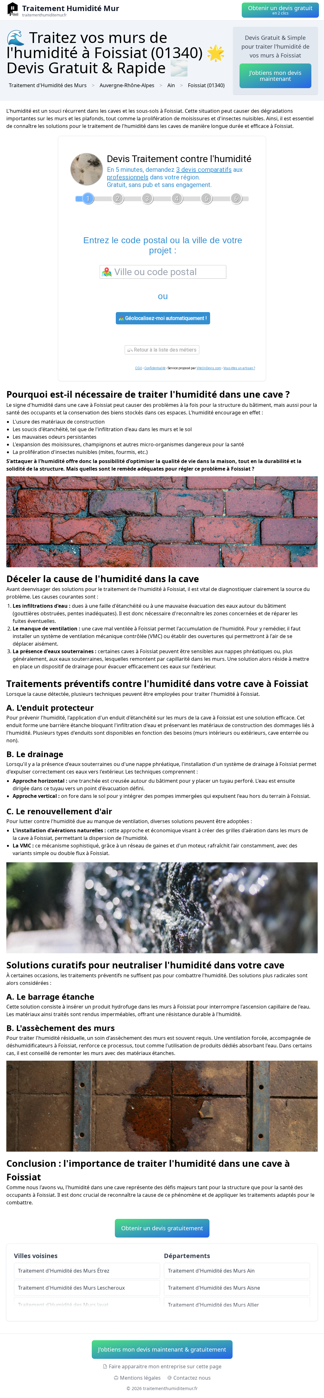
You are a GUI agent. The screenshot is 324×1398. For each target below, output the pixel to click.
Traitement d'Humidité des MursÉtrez (63, 1270)
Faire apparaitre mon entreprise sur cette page (165, 1366)
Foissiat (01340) (206, 85)
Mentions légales (140, 1377)
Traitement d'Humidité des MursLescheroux (71, 1287)
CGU (138, 368)
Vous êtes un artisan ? (239, 368)
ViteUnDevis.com (208, 368)
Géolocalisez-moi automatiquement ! (165, 318)
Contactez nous (192, 1377)
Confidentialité (154, 368)
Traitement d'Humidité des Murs (48, 85)
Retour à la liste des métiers (164, 350)
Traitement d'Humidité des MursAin (211, 1270)
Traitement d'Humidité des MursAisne (214, 1287)
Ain (171, 85)
